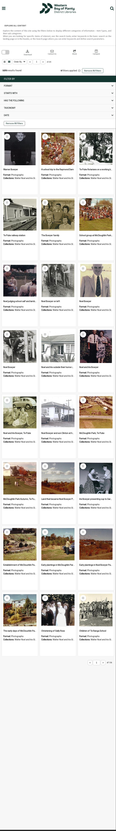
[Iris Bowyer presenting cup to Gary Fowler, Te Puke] (96, 478)
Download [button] (28, 52)
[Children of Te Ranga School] (96, 610)
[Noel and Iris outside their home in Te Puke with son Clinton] (58, 346)
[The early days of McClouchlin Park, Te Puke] (20, 610)
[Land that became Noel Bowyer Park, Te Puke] (58, 478)
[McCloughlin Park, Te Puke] (96, 412)
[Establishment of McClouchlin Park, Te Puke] (20, 544)
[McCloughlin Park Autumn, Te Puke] (20, 478)
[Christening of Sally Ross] (58, 610)
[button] (52, 52)
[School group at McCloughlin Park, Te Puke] (96, 214)
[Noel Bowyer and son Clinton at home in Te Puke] (58, 412)
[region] (58, 102)
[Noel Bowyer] (96, 280)
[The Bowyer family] (58, 214)
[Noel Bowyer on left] (58, 280)
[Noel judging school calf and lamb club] (20, 280)
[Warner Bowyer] (20, 148)
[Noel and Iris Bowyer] (96, 346)
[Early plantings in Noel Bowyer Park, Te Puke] (96, 544)
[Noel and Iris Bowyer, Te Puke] (20, 412)
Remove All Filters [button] (92, 71)
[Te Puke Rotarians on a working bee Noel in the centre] (96, 148)
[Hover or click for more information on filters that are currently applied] (79, 70)
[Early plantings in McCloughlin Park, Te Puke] (58, 544)
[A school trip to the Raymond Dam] (58, 148)
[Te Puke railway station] (20, 214)
